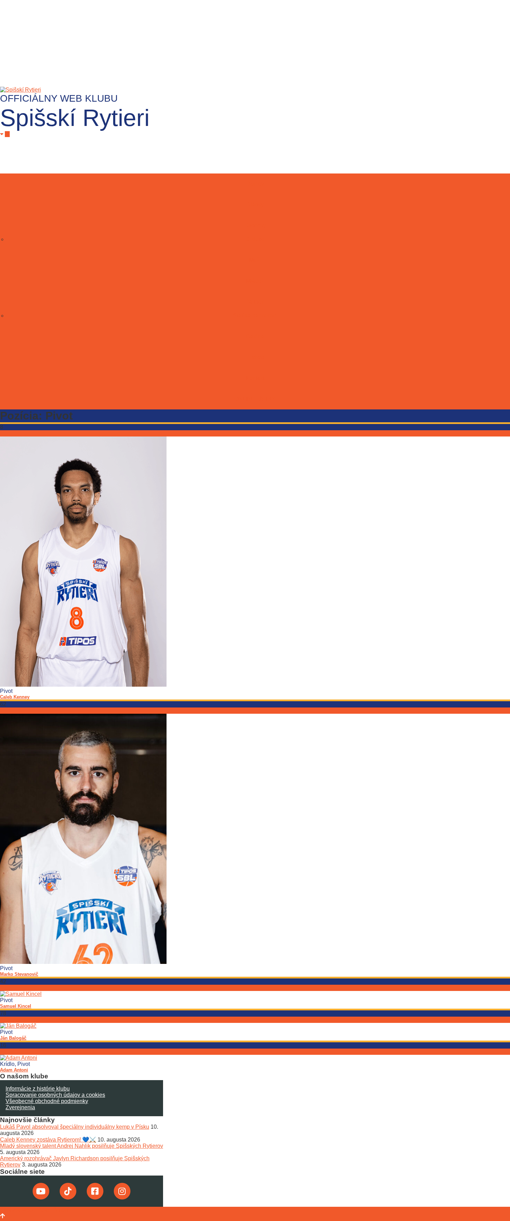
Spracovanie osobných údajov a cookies (55, 1095)
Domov (255, 184)
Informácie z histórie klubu (38, 1089)
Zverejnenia (20, 1107)
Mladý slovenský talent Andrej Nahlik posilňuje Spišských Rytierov (81, 1146)
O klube (255, 239)
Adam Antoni (14, 1069)
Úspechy (255, 225)
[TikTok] (68, 1191)
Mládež (255, 281)
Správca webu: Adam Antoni (34, 1210)
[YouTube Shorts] (41, 1191)
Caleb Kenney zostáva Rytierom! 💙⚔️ (48, 1140)
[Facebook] (95, 1191)
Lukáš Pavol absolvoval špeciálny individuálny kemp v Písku (74, 1127)
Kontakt (255, 378)
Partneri (255, 302)
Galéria (255, 336)
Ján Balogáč (13, 1038)
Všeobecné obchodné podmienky (47, 1101)
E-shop (255, 357)
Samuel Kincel (15, 1006)
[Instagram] (122, 1191)
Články (255, 204)
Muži (255, 260)
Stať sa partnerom (255, 316)
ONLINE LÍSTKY (255, 399)
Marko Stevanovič (19, 974)
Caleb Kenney (14, 696)
